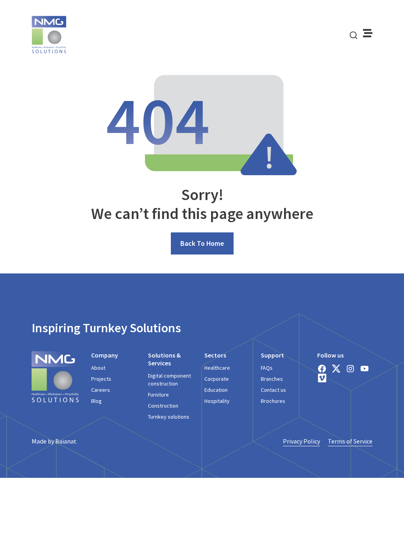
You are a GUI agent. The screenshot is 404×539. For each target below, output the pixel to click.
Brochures (273, 400)
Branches (272, 378)
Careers (100, 389)
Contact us (273, 389)
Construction (163, 405)
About (98, 367)
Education (216, 389)
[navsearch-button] (353, 34)
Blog (96, 400)
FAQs (267, 367)
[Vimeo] (322, 378)
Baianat (66, 441)
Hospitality (217, 400)
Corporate (216, 378)
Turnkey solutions (168, 416)
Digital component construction (169, 379)
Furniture (158, 394)
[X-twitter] (336, 368)
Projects (101, 378)
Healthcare (217, 367)
